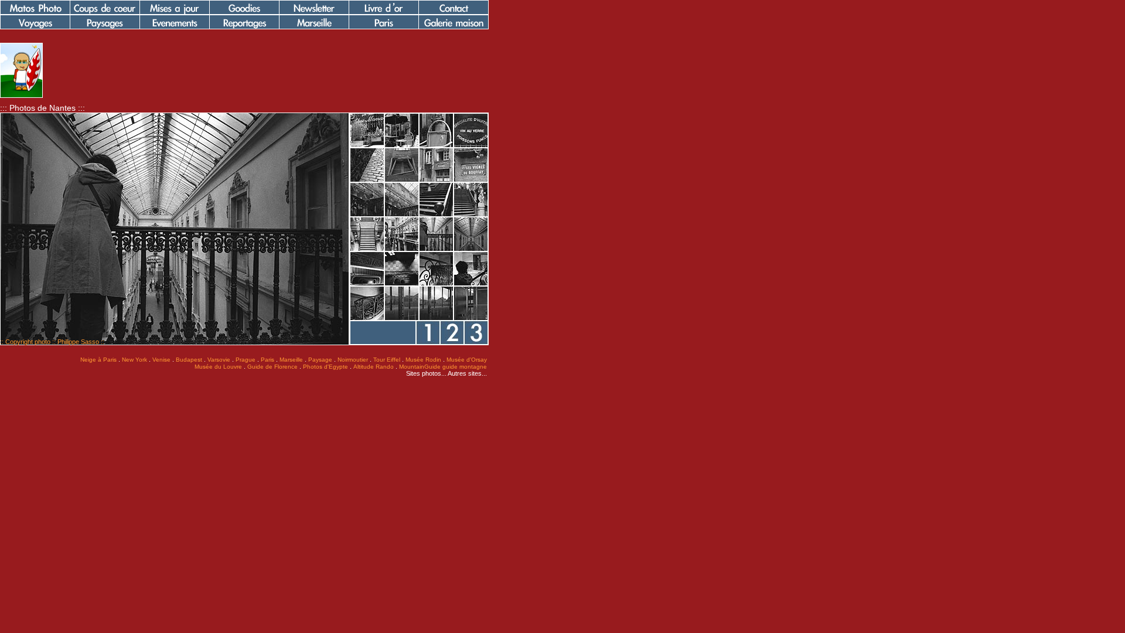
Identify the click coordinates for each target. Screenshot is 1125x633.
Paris (267, 359)
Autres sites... (467, 373)
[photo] (21, 95)
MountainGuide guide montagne (443, 366)
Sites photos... (426, 373)
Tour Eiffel (386, 359)
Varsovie (218, 359)
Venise (161, 359)
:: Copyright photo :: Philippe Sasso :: (52, 341)
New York (134, 359)
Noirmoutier (353, 359)
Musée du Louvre (218, 366)
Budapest (189, 359)
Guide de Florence (272, 366)
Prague (245, 359)
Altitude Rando (373, 366)
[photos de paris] (384, 27)
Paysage (320, 359)
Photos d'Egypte (325, 366)
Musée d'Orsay (466, 359)
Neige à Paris (98, 359)
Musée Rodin (423, 359)
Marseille (291, 359)
